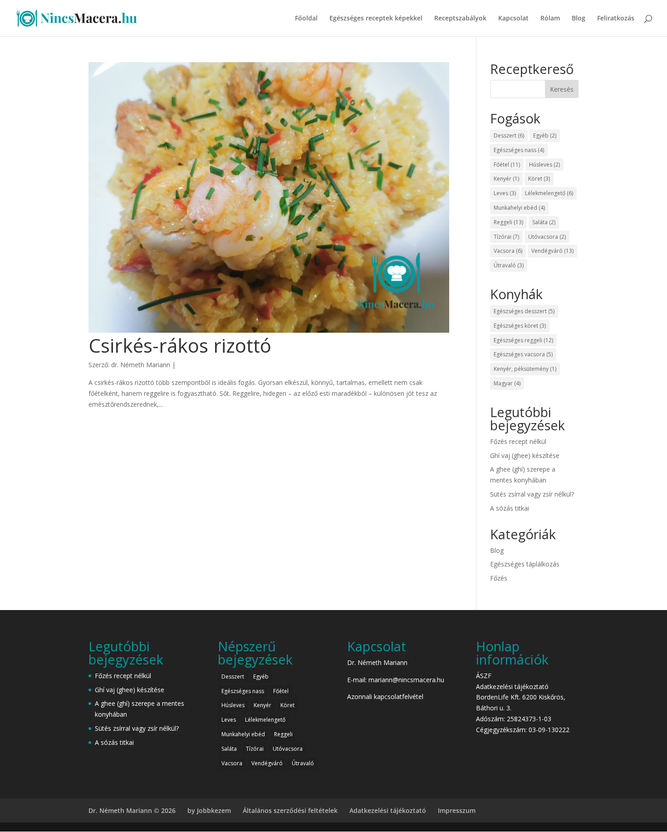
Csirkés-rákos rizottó (179, 345)
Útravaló (509, 265)
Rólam (550, 18)
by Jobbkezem (209, 810)
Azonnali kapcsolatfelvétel (385, 696)
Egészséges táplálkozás (524, 564)
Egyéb (544, 135)
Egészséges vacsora (523, 354)
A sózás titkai (509, 508)
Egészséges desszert (524, 311)
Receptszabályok (460, 18)
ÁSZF (483, 675)
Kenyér (506, 178)
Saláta (543, 222)
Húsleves (544, 164)
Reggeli (508, 222)
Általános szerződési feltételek (290, 810)
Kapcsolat (513, 18)
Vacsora (508, 251)
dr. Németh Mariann (140, 364)
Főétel (507, 164)
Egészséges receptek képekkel (375, 18)
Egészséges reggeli (523, 340)
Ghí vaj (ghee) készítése (524, 455)
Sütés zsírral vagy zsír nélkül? (532, 494)
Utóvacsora (547, 237)
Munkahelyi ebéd (519, 208)
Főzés (498, 578)
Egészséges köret (520, 326)
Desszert (509, 135)
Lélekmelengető (549, 193)
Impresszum (457, 810)
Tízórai (506, 237)
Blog (578, 18)
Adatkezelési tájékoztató (512, 686)
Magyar (507, 383)
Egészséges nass (519, 150)
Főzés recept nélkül (518, 441)
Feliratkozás (615, 18)
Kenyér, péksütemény (525, 369)
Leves (505, 193)
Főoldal (306, 18)
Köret (539, 178)
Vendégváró (552, 251)
